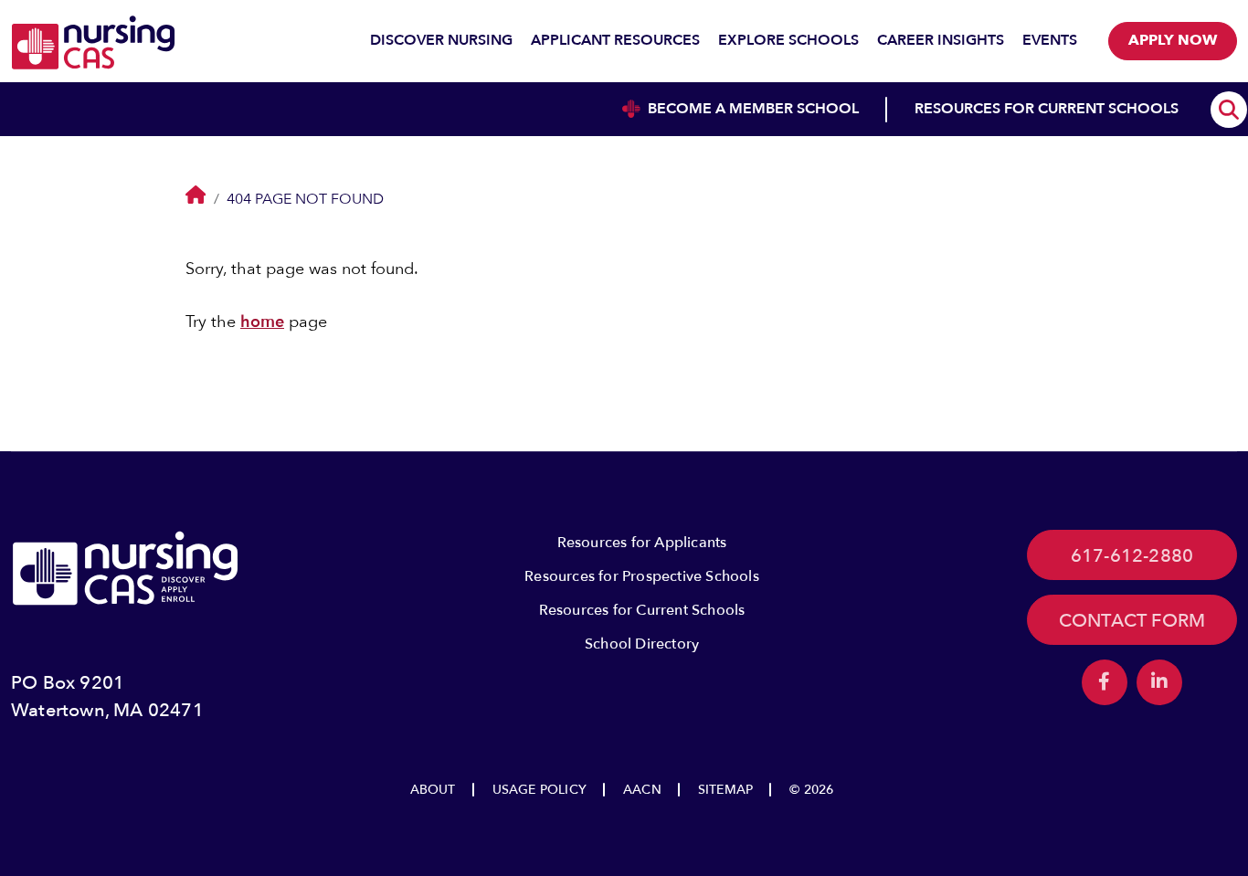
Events (1049, 40)
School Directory (642, 644)
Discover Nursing (441, 40)
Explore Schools (788, 40)
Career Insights (940, 40)
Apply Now (1172, 40)
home (262, 322)
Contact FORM (1132, 620)
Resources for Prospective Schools (641, 576)
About (433, 789)
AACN (642, 789)
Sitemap (725, 789)
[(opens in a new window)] (1104, 682)
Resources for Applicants (642, 543)
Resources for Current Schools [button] (1047, 109)
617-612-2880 (1132, 556)
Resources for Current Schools (642, 610)
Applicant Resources (615, 40)
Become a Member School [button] (753, 109)
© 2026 (811, 789)
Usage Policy (539, 789)
